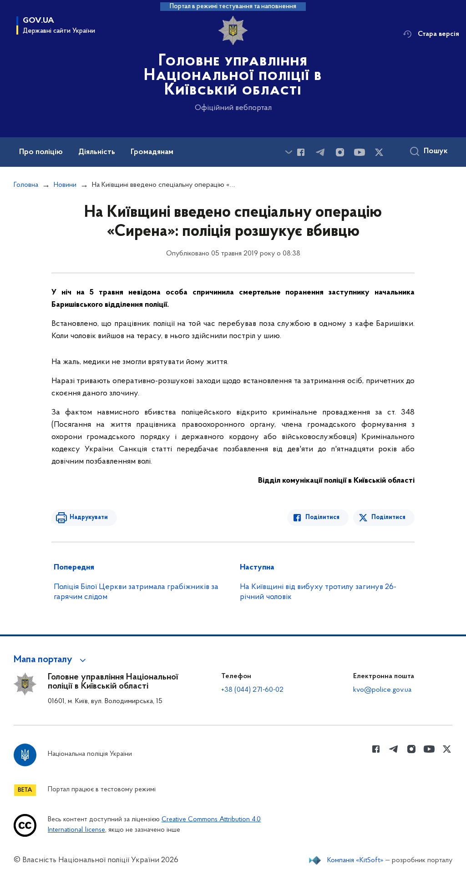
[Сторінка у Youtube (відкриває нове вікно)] (359, 152)
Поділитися (322, 517)
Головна (26, 185)
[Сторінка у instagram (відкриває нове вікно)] (339, 152)
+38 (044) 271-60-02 (252, 690)
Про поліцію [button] (41, 152)
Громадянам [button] (152, 152)
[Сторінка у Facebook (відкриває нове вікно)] (300, 152)
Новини (65, 185)
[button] (51, 659)
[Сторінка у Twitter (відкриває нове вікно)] (379, 152)
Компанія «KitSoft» (355, 860)
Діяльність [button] (96, 152)
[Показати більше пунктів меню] (288, 152)
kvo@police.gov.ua (382, 690)
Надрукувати (89, 517)
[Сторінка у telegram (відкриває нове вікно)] (320, 152)
